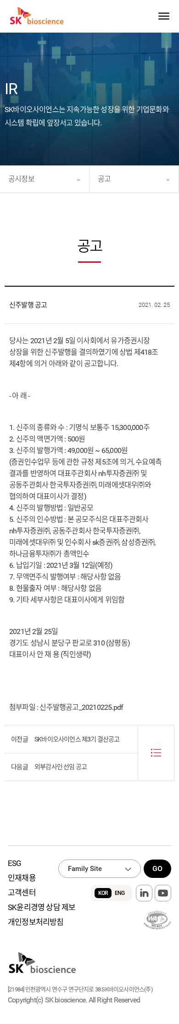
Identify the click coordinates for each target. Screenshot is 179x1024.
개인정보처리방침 (36, 922)
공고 (104, 179)
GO (157, 868)
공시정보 (21, 179)
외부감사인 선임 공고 (60, 766)
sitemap (163, 16)
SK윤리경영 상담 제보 (41, 907)
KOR (103, 893)
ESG (15, 863)
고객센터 (22, 892)
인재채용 (22, 878)
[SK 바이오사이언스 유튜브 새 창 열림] (163, 893)
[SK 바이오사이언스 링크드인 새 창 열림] (144, 893)
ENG (120, 893)
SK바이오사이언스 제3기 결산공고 (77, 739)
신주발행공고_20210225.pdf (81, 707)
